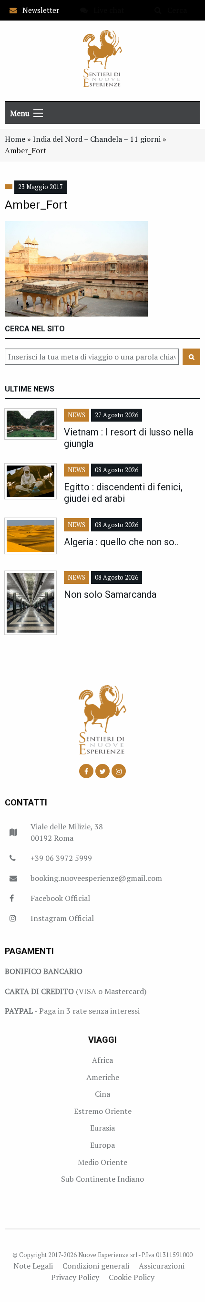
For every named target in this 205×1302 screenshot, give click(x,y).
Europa (102, 1145)
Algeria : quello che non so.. (121, 542)
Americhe (102, 1077)
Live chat (106, 10)
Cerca (174, 10)
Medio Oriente (102, 1162)
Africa (102, 1060)
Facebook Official (60, 898)
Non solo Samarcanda (110, 594)
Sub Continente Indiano (102, 1179)
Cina (102, 1094)
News (76, 415)
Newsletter (38, 10)
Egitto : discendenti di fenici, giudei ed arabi (123, 492)
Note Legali (33, 1265)
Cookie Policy (131, 1277)
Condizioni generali (95, 1265)
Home (15, 139)
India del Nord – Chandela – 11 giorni (97, 139)
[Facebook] (86, 771)
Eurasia (102, 1127)
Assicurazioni (161, 1265)
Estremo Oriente (103, 1111)
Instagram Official (62, 918)
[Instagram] (119, 771)
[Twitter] (102, 771)
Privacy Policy (75, 1277)
